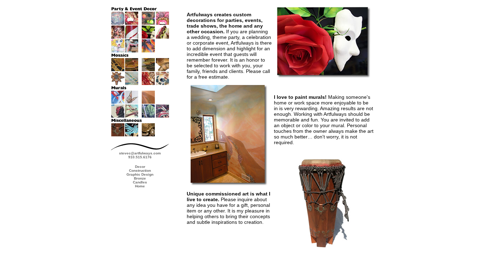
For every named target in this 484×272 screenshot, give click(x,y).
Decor (140, 167)
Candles (140, 182)
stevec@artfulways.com (140, 153)
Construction (140, 170)
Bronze (140, 178)
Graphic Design (139, 174)
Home (140, 186)
